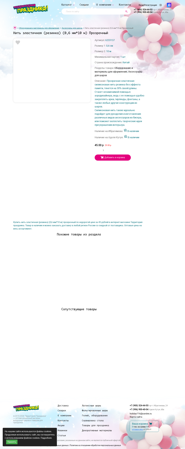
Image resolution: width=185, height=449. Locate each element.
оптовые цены (137, 429)
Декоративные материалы (97, 430)
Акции (61, 425)
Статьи (62, 435)
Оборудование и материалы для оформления (39, 28)
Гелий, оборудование (95, 415)
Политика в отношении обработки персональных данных (95, 445)
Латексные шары (91, 405)
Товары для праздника (95, 425)
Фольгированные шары (95, 410)
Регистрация (150, 5)
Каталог (66, 5)
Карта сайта (136, 417)
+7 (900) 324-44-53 (143, 9)
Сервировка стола (93, 420)
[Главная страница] (15, 28)
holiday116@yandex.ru (141, 413)
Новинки (62, 430)
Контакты (125, 5)
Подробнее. (46, 438)
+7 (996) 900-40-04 (143, 12)
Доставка (63, 405)
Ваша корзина (140, 423)
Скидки (84, 5)
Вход (141, 5)
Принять (11, 442)
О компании (103, 5)
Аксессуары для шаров (72, 28)
